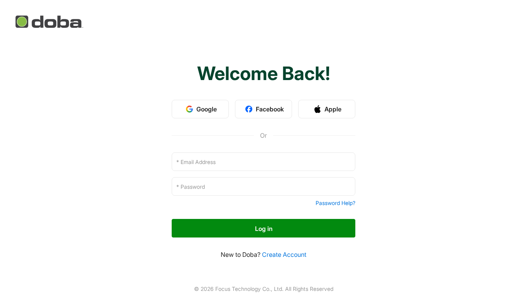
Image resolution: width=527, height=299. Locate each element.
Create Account (284, 254)
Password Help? (335, 203)
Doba (49, 21)
